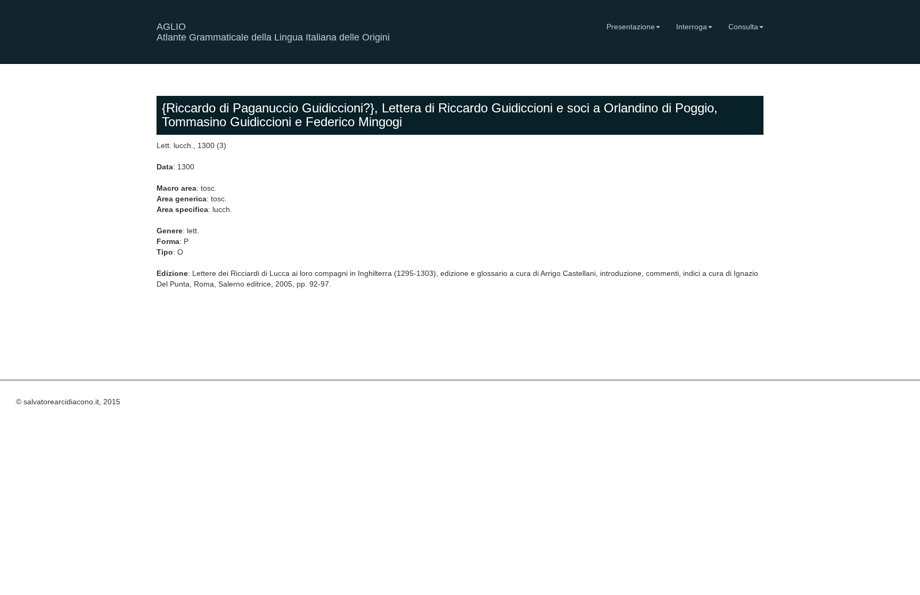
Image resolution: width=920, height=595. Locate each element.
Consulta (743, 26)
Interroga (691, 26)
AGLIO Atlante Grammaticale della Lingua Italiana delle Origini (273, 30)
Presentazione (630, 26)
